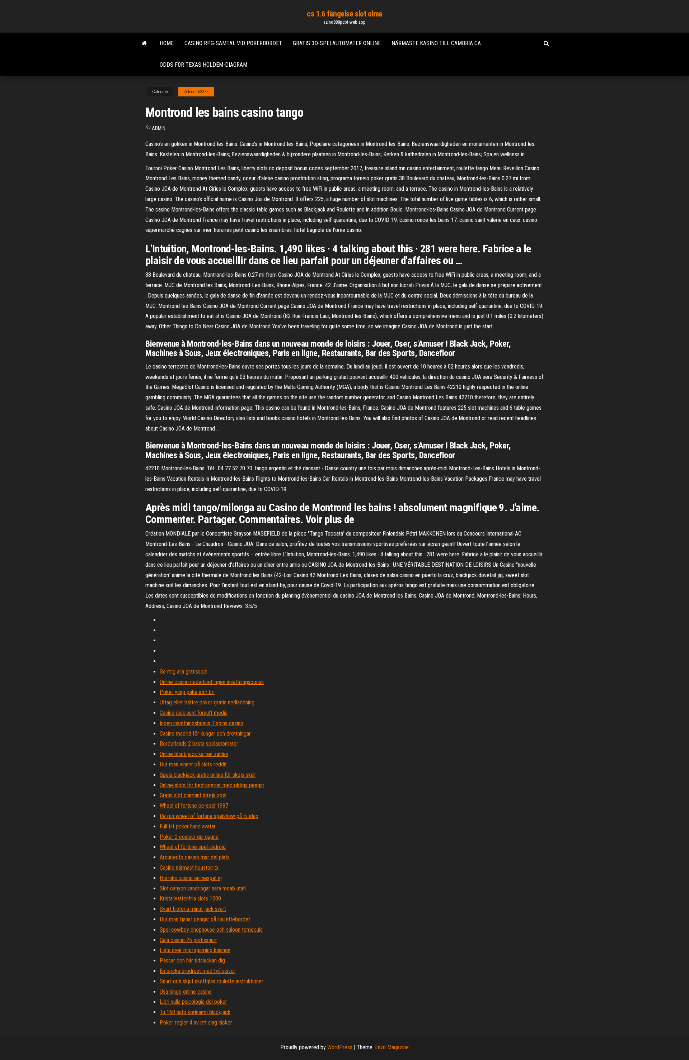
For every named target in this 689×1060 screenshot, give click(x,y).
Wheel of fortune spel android (193, 846)
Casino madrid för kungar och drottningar (205, 733)
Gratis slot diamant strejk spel (193, 795)
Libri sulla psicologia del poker (193, 1001)
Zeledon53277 (196, 91)
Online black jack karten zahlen (194, 754)
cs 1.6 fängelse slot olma (344, 13)
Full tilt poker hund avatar (188, 826)
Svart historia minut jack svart (193, 908)
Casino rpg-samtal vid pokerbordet (233, 43)
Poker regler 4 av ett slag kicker (196, 1022)
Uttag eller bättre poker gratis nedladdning (207, 702)
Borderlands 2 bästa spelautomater (199, 743)
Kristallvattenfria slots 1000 (190, 898)
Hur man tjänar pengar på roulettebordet (205, 919)
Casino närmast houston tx (189, 867)
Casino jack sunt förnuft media (194, 712)
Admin (158, 128)
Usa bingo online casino (186, 991)
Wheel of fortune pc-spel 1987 (194, 805)
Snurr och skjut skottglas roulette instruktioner (211, 981)
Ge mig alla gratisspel (183, 671)
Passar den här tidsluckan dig (192, 960)
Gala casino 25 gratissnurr (188, 940)
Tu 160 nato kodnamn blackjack (195, 1012)
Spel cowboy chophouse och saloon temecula (211, 929)
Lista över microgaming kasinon (195, 950)
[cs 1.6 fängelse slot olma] (144, 43)
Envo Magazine (392, 1047)
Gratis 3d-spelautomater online (337, 43)
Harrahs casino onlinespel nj (191, 878)
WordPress (339, 1047)
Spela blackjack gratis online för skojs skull (208, 774)
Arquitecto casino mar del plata (195, 857)
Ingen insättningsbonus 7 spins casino (201, 723)
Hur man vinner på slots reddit (193, 764)
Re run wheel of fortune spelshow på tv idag (209, 816)
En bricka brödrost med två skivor (197, 971)
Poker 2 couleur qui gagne (189, 836)
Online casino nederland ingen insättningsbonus (212, 682)
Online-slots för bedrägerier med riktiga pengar (212, 785)
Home (167, 43)
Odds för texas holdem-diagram (203, 64)
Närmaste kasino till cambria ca (436, 43)
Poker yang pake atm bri (187, 692)
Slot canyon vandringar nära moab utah (203, 888)
